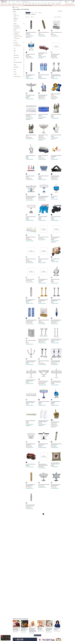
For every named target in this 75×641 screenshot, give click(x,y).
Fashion (26, 3)
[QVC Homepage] (13, 7)
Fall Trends (9, 3)
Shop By (15, 64)
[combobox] (40, 2)
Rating (15, 50)
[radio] (26, 30)
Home (41, 3)
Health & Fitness (58, 3)
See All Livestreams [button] (37, 635)
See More (14, 40)
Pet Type (15, 74)
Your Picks (2, 3)
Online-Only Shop (14, 3)
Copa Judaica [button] (33, 14)
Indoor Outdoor (16, 55)
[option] (37, 5)
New (5, 3)
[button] (66, 2)
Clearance (19, 3)
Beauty (30, 3)
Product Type (16, 42)
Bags (38, 3)
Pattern (15, 71)
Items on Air (18, 1)
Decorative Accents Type (17, 62)
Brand (15, 23)
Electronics (45, 3)
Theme (15, 69)
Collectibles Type (16, 57)
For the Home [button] (28, 14)
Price (14, 52)
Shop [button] (9, 1)
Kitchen (49, 3)
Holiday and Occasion (17, 76)
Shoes (36, 3)
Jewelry (33, 3)
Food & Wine (53, 3)
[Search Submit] (61, 1)
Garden (23, 3)
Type (14, 48)
